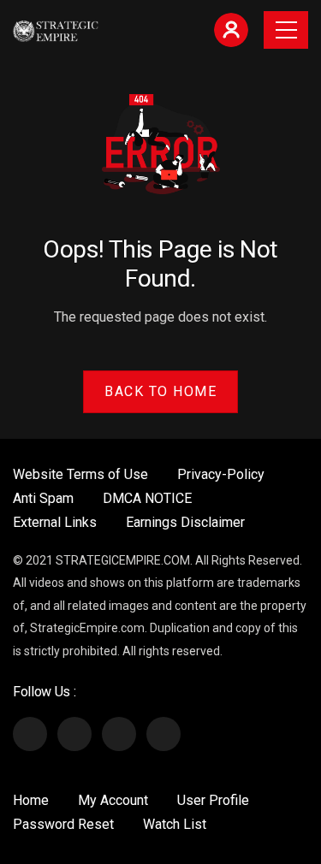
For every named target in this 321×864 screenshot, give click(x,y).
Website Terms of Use (80, 474)
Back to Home (160, 391)
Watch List (174, 824)
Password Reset (63, 824)
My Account (113, 800)
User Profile (213, 800)
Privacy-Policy (221, 474)
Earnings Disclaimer (185, 522)
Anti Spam (43, 498)
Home (31, 800)
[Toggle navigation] (286, 30)
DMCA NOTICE (147, 498)
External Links (55, 522)
